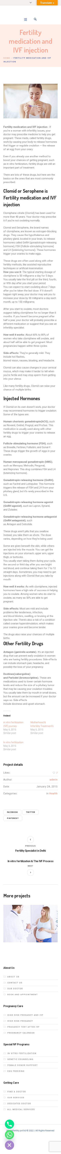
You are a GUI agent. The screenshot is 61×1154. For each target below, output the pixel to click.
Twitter (30, 812)
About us (13, 977)
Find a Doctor (16, 1092)
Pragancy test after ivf (23, 1027)
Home (6, 58)
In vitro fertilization (13, 742)
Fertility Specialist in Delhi (30, 850)
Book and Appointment (22, 995)
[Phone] (9, 1124)
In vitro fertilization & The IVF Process (31, 861)
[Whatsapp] (9, 1134)
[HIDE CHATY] (9, 1145)
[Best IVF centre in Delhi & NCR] (30, 13)
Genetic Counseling (20, 1059)
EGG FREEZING (16, 1071)
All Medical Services (21, 1109)
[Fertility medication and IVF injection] (30, 101)
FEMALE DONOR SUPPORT (22, 1065)
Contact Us (14, 983)
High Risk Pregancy (20, 1021)
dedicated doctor (19, 1103)
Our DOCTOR (15, 989)
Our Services (15, 1098)
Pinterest (13, 818)
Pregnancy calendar (21, 1033)
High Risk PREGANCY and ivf (25, 1015)
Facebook (12, 812)
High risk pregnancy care (30, 925)
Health (53, 793)
